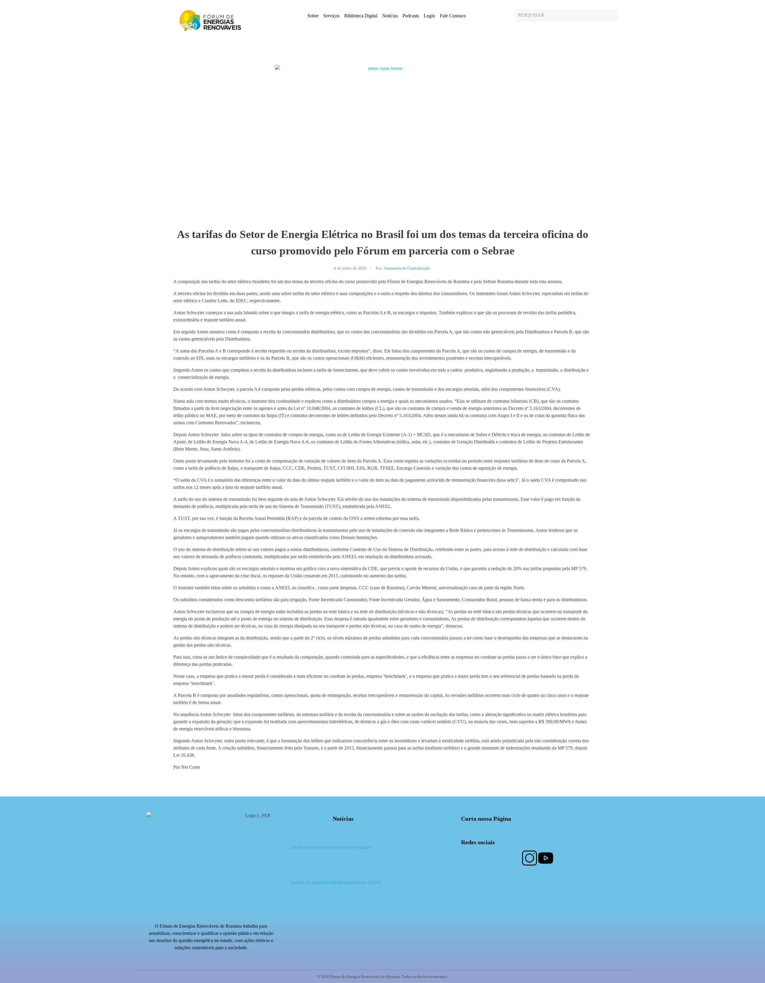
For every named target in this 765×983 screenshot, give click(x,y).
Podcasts (411, 15)
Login (429, 15)
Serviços (331, 15)
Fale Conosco (453, 15)
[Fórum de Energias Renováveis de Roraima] (209, 20)
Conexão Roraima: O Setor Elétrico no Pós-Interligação (330, 847)
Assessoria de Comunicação (407, 268)
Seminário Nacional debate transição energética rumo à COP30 (335, 882)
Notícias (390, 15)
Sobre (313, 15)
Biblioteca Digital (360, 15)
